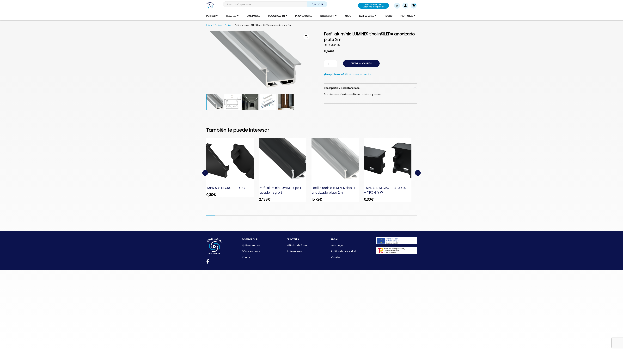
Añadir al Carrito (361, 63)
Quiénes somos (251, 245)
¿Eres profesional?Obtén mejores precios (373, 5)
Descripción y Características (342, 88)
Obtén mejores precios (358, 74)
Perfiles (218, 25)
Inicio (209, 25)
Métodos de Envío (297, 245)
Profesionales (294, 251)
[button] (414, 6)
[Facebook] (207, 262)
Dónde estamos (251, 251)
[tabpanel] (232, 167)
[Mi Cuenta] (405, 5)
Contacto (247, 257)
